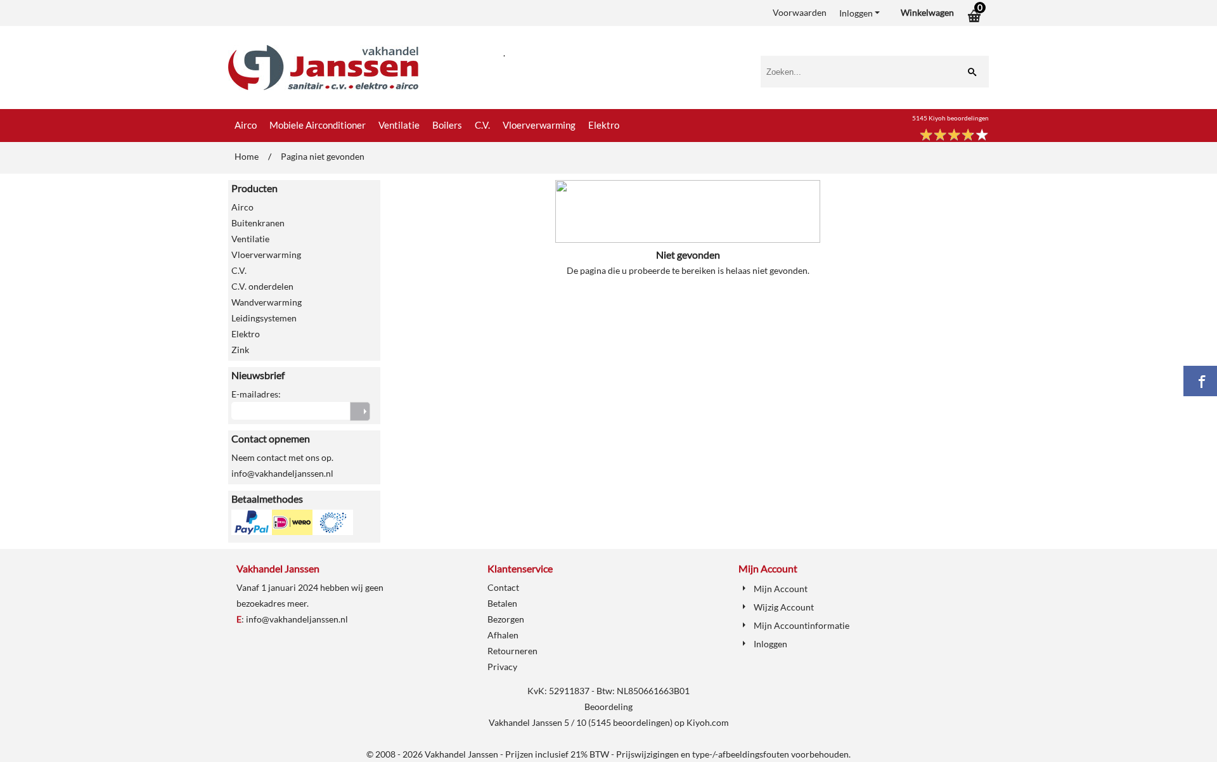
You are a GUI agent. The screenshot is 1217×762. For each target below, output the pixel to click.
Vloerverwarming (539, 125)
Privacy (502, 666)
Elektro (603, 125)
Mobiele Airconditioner (317, 125)
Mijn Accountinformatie (801, 625)
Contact (503, 587)
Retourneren (512, 650)
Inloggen (856, 13)
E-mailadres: (256, 394)
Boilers (447, 125)
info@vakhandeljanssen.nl (297, 619)
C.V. (482, 125)
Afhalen (502, 635)
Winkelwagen (927, 12)
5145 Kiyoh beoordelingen (950, 118)
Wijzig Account (784, 607)
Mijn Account (781, 588)
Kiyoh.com (707, 722)
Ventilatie (399, 125)
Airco (246, 125)
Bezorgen (505, 619)
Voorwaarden (800, 12)
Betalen (502, 603)
